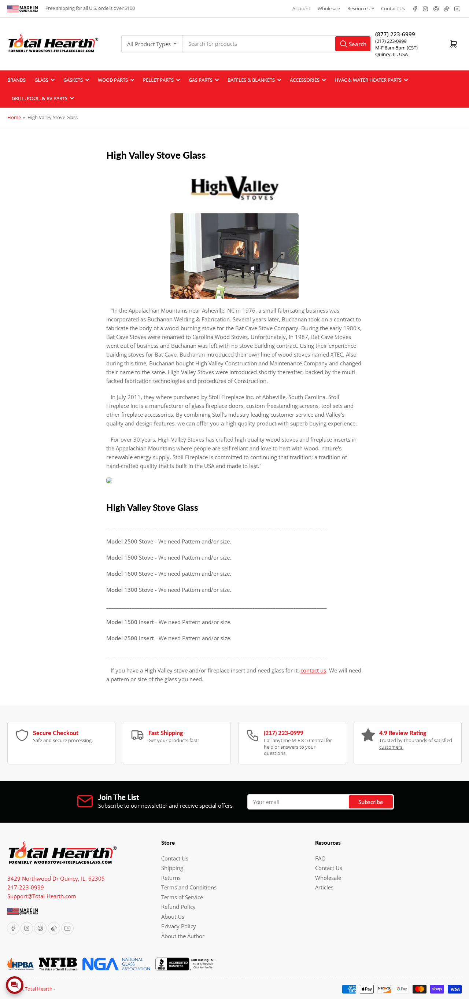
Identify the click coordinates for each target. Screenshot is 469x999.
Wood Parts (113, 80)
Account (301, 8)
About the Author (182, 936)
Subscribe (370, 802)
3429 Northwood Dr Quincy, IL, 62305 (56, 878)
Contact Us (393, 8)
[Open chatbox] (14, 985)
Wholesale (329, 8)
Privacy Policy (178, 926)
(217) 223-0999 (390, 41)
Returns (171, 877)
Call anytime (277, 740)
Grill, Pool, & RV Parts (39, 98)
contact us (313, 670)
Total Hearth (38, 988)
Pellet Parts (158, 80)
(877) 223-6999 (395, 34)
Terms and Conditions (189, 887)
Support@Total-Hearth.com (41, 896)
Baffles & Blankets (251, 80)
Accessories (305, 80)
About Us (172, 916)
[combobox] (277, 43)
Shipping (172, 867)
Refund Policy (178, 906)
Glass (41, 80)
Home (14, 117)
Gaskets (73, 80)
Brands (16, 80)
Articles (324, 887)
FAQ (320, 858)
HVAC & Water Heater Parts (368, 80)
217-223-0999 (25, 887)
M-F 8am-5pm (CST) (396, 47)
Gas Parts (201, 80)
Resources (358, 8)
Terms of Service (182, 897)
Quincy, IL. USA (391, 54)
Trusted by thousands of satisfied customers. (415, 743)
